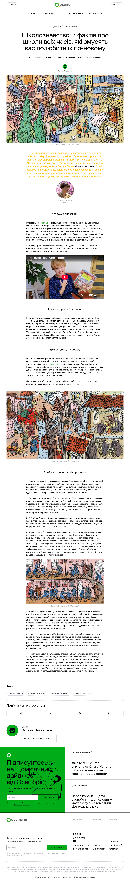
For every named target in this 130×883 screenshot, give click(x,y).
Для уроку (48, 13)
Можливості (95, 13)
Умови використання (42, 877)
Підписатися (48, 797)
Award (96, 845)
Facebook (114, 845)
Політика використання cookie (84, 877)
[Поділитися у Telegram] (21, 713)
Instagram (114, 841)
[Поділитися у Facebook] (79, 713)
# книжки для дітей (54, 57)
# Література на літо (74, 57)
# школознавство (93, 57)
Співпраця (99, 848)
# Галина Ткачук (35, 57)
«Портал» (44, 223)
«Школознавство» (85, 166)
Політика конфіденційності (61, 877)
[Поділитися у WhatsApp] (109, 713)
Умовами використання (22, 805)
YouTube (113, 848)
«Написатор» (52, 364)
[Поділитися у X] (50, 713)
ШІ (61, 13)
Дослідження (76, 13)
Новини (32, 13)
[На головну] (65, 4)
